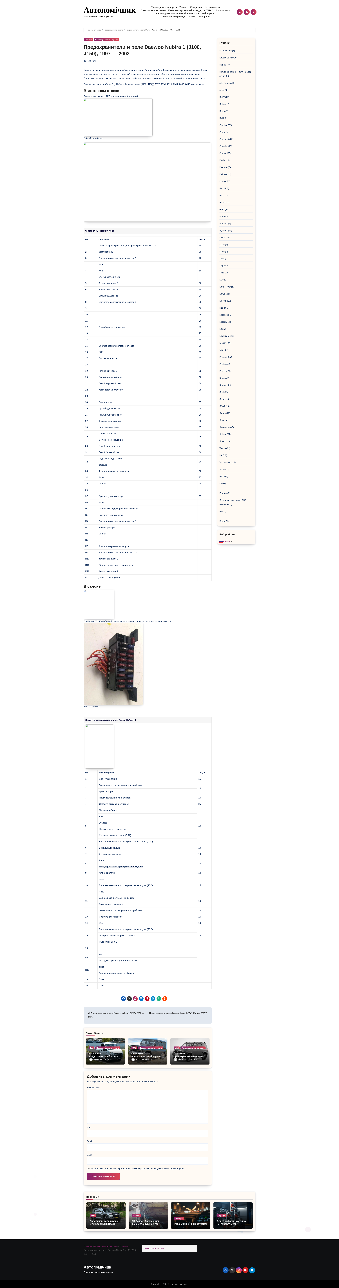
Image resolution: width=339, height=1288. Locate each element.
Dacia (222, 160)
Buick (222, 111)
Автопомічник (110, 10)
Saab (222, 392)
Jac (221, 259)
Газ (91, 1048)
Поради (223, 65)
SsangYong (225, 427)
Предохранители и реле (164, 7)
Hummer (223, 223)
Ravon (222, 378)
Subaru (222, 434)
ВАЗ (221, 476)
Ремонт (183, 7)
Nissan (222, 343)
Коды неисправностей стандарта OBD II (191, 10)
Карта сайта (223, 10)
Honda (222, 216)
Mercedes (224, 315)
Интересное (196, 7)
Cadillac (223, 125)
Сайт (89, 1155)
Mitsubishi (224, 336)
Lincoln (222, 301)
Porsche (223, 371)
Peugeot (223, 357)
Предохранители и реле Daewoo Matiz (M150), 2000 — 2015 (177, 1013)
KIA (221, 280)
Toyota (222, 448)
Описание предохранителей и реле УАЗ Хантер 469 (146, 1056)
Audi (221, 90)
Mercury (223, 322)
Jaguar (222, 266)
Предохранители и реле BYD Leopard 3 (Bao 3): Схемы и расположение (104, 1224)
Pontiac (223, 364)
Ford (221, 202)
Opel (221, 350)
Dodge (222, 181)
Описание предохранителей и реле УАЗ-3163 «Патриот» (188, 1056)
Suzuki (222, 441)
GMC (221, 209)
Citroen (222, 153)
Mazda (222, 308)
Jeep (221, 273)
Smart (222, 420)
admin (96, 1059)
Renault (223, 385)
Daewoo (88, 40)
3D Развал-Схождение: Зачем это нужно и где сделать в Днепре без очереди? (145, 1225)
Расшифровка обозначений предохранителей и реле (185, 13)
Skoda (222, 413)
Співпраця (204, 16)
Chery (222, 132)
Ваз (221, 511)
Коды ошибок (226, 58)
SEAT (222, 406)
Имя (89, 1128)
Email (90, 1141)
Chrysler (223, 146)
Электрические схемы (153, 10)
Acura (222, 76)
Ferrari (222, 188)
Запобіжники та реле (154, 1248)
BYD (221, 118)
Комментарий (93, 1088)
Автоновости (212, 7)
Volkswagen (225, 462)
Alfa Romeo (225, 83)
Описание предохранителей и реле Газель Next (103, 1056)
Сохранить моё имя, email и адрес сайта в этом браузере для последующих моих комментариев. (136, 1169)
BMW (222, 97)
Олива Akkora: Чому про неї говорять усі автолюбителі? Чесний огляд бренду (231, 1225)
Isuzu (222, 244)
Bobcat (222, 104)
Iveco (222, 252)
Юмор (222, 521)
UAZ (134, 1048)
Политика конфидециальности (178, 16)
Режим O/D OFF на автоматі (190, 1224)
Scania (222, 399)
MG (221, 329)
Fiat (221, 195)
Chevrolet (224, 139)
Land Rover (225, 287)
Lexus (222, 294)
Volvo (222, 469)
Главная (88, 1246)
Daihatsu (223, 174)
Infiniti (222, 237)
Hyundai (223, 230)
